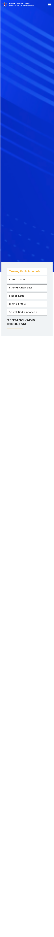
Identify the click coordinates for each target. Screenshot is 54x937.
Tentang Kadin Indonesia (24, 271)
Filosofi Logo (16, 295)
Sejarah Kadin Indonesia (23, 312)
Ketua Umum (17, 279)
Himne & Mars (17, 304)
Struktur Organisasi (20, 287)
